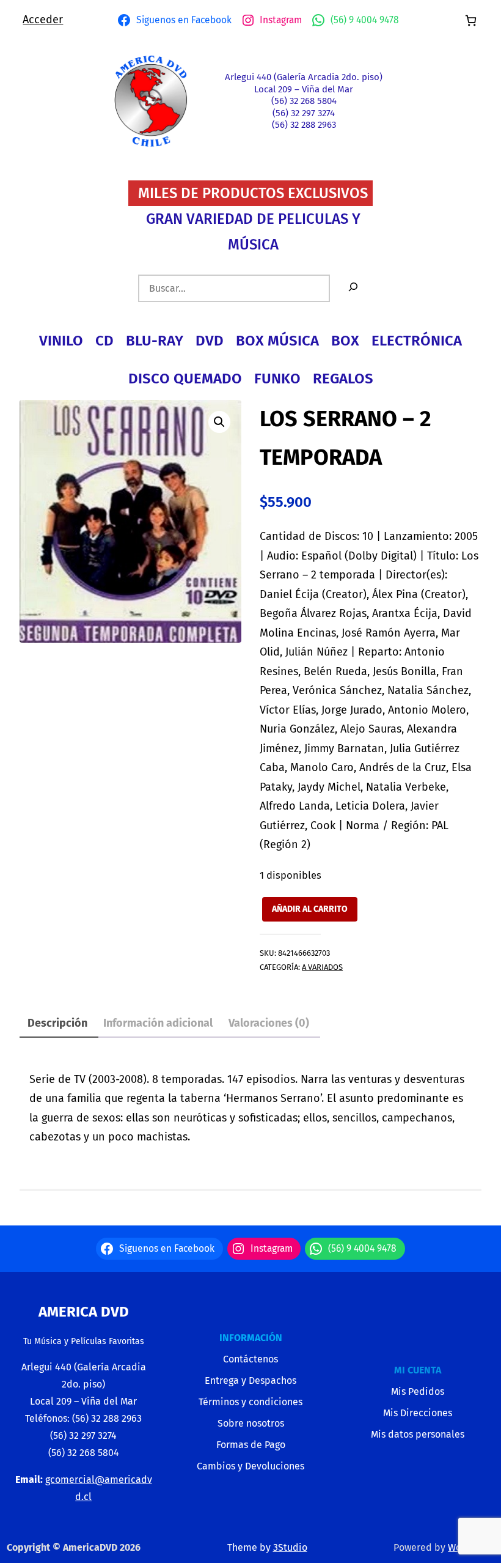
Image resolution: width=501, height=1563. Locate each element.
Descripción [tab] (57, 1023)
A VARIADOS (322, 967)
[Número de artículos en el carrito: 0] (471, 20)
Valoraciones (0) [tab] (269, 1023)
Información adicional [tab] (158, 1023)
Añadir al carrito (310, 909)
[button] (219, 422)
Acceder (43, 19)
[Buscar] (353, 288)
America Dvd (83, 1311)
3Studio (290, 1547)
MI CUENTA (417, 1370)
